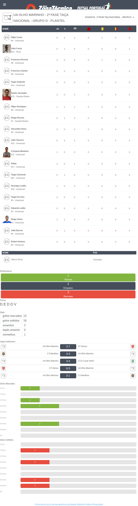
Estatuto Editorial (76, 504)
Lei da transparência (58, 504)
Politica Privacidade (94, 504)
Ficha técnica (41, 504)
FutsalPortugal (69, 4)
